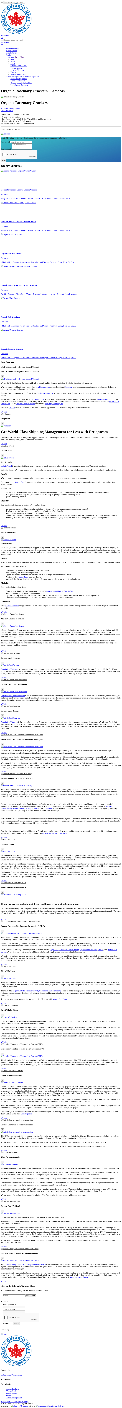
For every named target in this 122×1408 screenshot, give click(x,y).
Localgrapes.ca (26, 1114)
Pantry (17, 108)
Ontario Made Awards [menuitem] (18, 66)
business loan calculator (25, 404)
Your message (6, 149)
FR (2, 38)
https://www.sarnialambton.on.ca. (54, 833)
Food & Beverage (7, 108)
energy (28, 808)
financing (68, 387)
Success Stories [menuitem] (16, 68)
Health (100, 950)
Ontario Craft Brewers (9, 722)
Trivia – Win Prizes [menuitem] (17, 81)
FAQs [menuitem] (12, 64)
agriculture (48, 808)
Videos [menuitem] (13, 72)
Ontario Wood (6, 466)
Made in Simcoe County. (79, 1277)
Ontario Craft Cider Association (13, 696)
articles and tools (38, 399)
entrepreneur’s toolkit (105, 399)
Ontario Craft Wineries (9, 669)
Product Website (7, 111)
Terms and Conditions (9, 1402)
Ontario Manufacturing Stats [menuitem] (21, 83)
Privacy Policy (23, 1402)
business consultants (45, 393)
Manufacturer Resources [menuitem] (19, 85)
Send (3, 160)
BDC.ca (12, 408)
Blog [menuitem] (12, 59)
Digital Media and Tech (88, 950)
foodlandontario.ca (12, 606)
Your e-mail (5, 142)
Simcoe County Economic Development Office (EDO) (25, 1264)
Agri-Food (54, 950)
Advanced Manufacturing (69, 950)
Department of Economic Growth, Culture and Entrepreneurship (37, 991)
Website (4, 412)
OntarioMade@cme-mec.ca (11, 1375)
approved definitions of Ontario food (60, 591)
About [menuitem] (12, 61)
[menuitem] (12, 49)
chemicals (36, 808)
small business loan (43, 387)
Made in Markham (60, 999)
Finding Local (23, 577)
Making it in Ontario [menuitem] (18, 74)
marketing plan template (54, 404)
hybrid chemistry (19, 808)
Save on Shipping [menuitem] (17, 70)
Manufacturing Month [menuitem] (18, 79)
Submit (16, 1323)
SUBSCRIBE (30, 1296)
